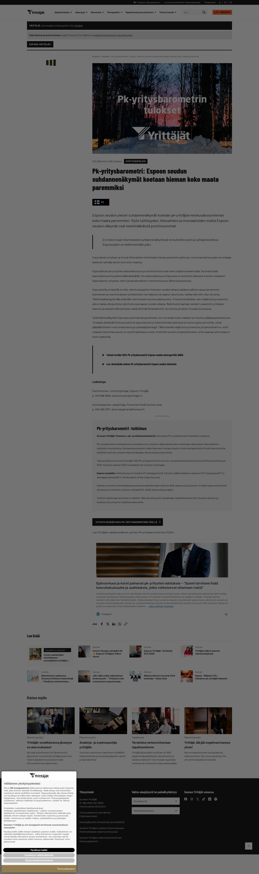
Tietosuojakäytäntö (66, 869)
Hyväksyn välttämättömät (39, 855)
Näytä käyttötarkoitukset (39, 860)
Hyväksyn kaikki (39, 850)
